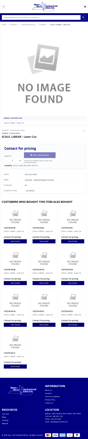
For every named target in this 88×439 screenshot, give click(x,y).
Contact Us (49, 403)
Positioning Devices (28, 24)
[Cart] (85, 6)
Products (13, 24)
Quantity (8, 156)
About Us (48, 390)
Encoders (42, 24)
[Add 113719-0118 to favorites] (84, 131)
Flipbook (5, 423)
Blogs (4, 417)
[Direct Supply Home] (44, 6)
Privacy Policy (50, 400)
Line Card (5, 414)
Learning (5, 420)
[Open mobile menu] (4, 7)
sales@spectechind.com (59, 422)
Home (4, 24)
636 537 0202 (56, 419)
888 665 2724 (58, 416)
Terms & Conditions (52, 396)
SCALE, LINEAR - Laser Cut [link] (60, 24)
